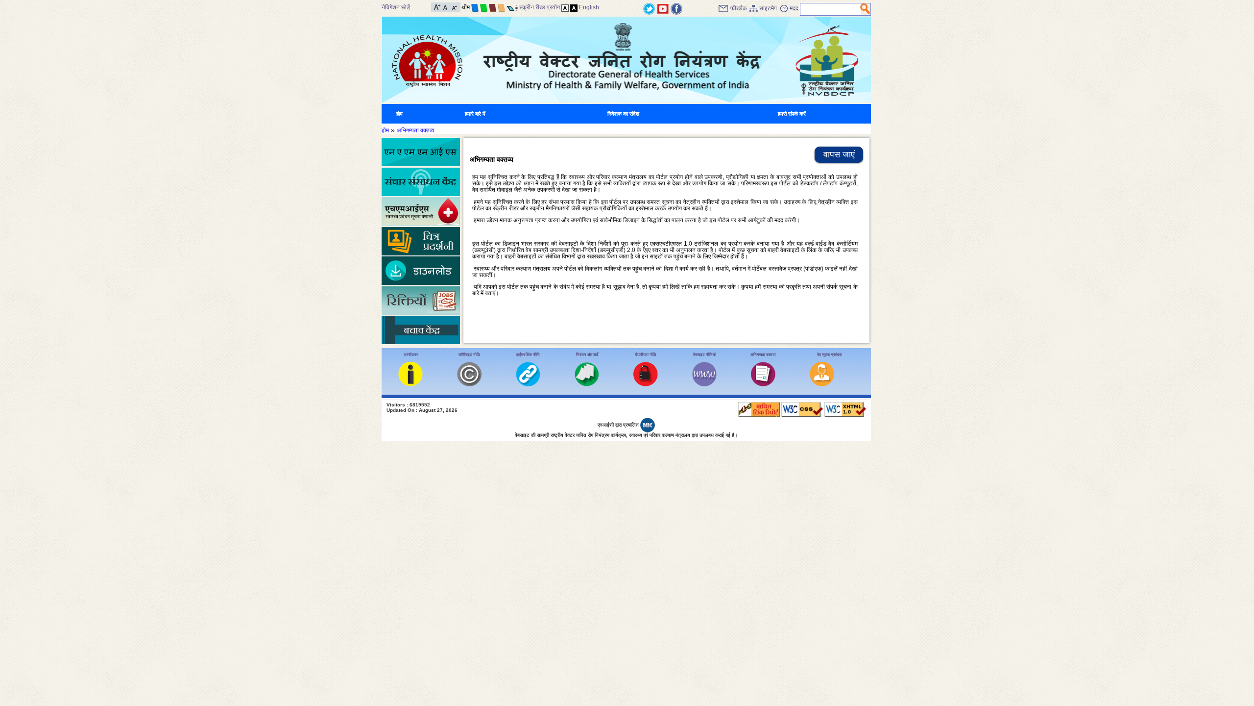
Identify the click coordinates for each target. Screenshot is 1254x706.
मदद (794, 8)
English (589, 7)
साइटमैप (768, 8)
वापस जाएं (839, 154)
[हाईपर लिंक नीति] (528, 384)
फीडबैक (738, 8)
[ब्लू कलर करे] (475, 7)
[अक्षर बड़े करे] (437, 6)
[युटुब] (663, 8)
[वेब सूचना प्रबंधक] (822, 384)
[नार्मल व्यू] (565, 7)
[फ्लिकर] (676, 8)
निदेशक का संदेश (623, 114)
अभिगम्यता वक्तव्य (415, 130)
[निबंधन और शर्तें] (587, 384)
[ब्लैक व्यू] (574, 7)
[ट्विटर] (649, 8)
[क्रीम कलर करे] (501, 7)
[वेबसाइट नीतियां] (704, 384)
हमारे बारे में (475, 114)
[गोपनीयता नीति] (645, 384)
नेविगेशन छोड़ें (396, 7)
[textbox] (830, 9)
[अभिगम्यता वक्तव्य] (763, 384)
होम (399, 114)
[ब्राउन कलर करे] (492, 7)
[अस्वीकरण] (410, 384)
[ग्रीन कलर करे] (483, 7)
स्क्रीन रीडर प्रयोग (539, 7)
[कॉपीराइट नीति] (469, 384)
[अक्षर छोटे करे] (454, 6)
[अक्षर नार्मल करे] (445, 6)
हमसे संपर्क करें (792, 114)
